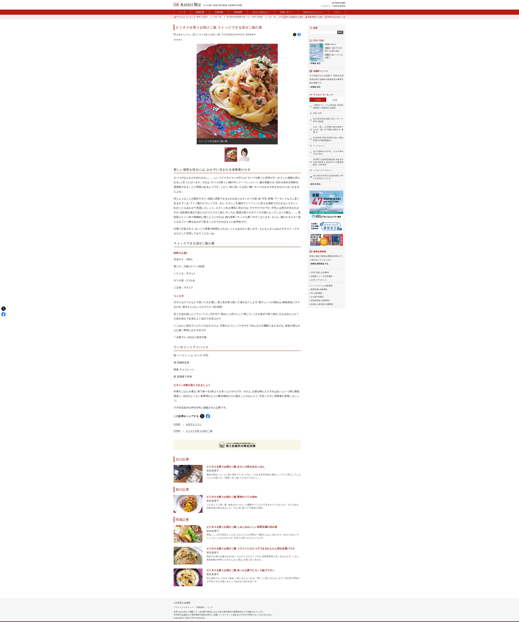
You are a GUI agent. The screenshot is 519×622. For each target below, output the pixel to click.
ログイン (327, 6)
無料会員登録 (339, 6)
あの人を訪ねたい (261, 12)
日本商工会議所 (183, 603)
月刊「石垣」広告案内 (320, 272)
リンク (210, 607)
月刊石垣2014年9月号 (234, 34)
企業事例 (219, 12)
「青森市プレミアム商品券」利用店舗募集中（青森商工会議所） (328, 106)
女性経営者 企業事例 (320, 300)
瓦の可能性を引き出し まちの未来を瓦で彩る (328, 152)
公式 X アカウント (319, 280)
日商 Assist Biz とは (336, 17)
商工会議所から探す (295, 17)
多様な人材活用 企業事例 (322, 304)
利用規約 (200, 607)
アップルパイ (319, 146)
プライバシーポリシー (183, 607)
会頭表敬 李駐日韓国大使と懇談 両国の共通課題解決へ (328, 139)
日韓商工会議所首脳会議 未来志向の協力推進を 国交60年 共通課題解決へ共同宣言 (328, 162)
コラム (337, 12)
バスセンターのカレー (323, 170)
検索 (340, 32)
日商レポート (286, 12)
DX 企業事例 (316, 293)
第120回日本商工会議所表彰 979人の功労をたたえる (328, 177)
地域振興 (238, 12)
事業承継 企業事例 (319, 289)
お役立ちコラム (183, 34)
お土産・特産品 (317, 297)
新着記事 (200, 12)
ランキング (186, 17)
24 (318, 100)
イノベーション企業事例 (321, 286)
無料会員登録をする (320, 264)
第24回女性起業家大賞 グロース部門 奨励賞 (219, 17)
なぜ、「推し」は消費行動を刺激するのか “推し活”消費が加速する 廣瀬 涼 (271, 17)
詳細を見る (316, 63)
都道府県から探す (315, 17)
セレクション (313, 12)
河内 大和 (317, 113)
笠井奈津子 (250, 34)
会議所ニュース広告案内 (321, 276)
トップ (182, 12)
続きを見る (316, 184)
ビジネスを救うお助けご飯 (207, 34)
